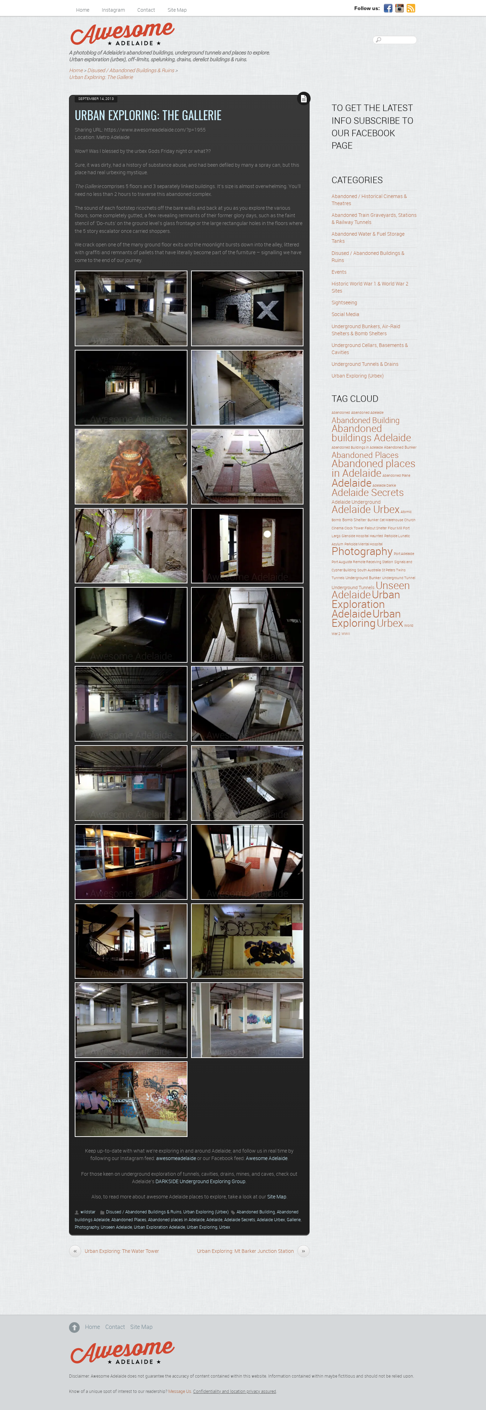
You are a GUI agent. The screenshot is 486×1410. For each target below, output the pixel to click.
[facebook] (388, 8)
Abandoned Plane (396, 475)
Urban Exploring (202, 1227)
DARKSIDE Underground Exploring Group (200, 1182)
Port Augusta (342, 562)
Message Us (179, 1391)
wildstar (87, 1212)
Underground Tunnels (353, 587)
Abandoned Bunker (400, 447)
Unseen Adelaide (116, 1227)
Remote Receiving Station (373, 562)
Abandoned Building (256, 1212)
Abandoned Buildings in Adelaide (357, 447)
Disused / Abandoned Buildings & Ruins (143, 1212)
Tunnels (338, 578)
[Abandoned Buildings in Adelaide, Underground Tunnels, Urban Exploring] (122, 42)
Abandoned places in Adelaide (176, 1220)
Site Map (177, 10)
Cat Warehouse (391, 520)
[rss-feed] (411, 8)
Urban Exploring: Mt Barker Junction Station (251, 1251)
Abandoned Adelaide (367, 413)
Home (82, 10)
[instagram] (399, 8)
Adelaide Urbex (271, 1220)
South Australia (369, 570)
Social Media (345, 314)
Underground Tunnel (398, 578)
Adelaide (214, 1220)
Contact (146, 10)
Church (410, 520)
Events (339, 272)
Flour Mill (395, 528)
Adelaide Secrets (239, 1220)
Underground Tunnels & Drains (365, 364)
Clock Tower (354, 528)
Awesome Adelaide (266, 1158)
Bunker (373, 520)
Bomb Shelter (354, 520)
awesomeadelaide (176, 1158)
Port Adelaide (404, 554)
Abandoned (341, 413)
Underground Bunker (363, 578)
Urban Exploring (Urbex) (206, 1212)
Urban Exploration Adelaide (159, 1227)
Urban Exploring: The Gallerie (148, 115)
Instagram (113, 10)
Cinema (337, 528)
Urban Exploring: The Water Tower (116, 1251)
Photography (87, 1227)
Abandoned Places (128, 1220)
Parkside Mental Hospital (363, 544)
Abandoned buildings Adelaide (371, 434)
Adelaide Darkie (384, 485)
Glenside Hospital (355, 536)
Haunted (376, 536)
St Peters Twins (394, 570)
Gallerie (294, 1220)
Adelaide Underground (356, 502)
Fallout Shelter (376, 528)
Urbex (224, 1227)
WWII (346, 634)
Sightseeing (344, 303)
